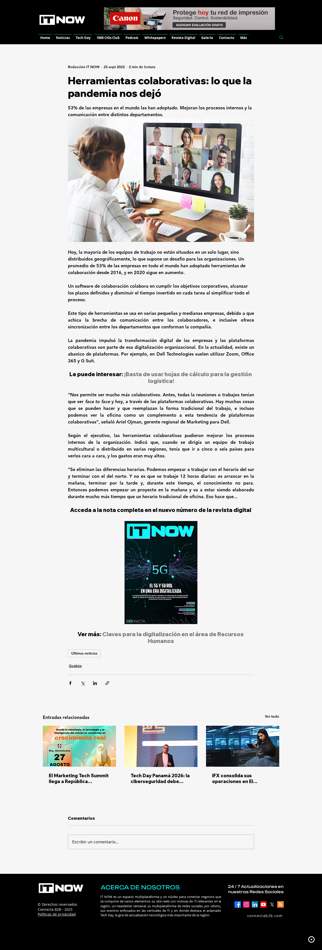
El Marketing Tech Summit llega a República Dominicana (79, 778)
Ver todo (272, 716)
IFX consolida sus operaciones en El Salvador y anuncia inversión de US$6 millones (233, 778)
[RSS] (280, 904)
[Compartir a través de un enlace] (107, 683)
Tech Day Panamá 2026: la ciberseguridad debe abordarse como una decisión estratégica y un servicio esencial (160, 778)
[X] (272, 904)
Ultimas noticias (84, 653)
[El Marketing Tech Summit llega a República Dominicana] (79, 746)
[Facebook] (237, 904)
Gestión (75, 666)
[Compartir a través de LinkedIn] (95, 683)
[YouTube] (263, 904)
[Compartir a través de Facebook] (70, 683)
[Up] (311, 939)
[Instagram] (246, 904)
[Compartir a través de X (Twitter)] (82, 683)
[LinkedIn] (255, 904)
